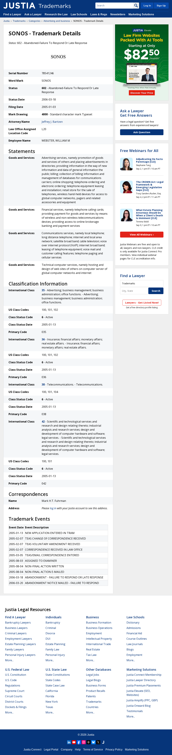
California (52, 691)
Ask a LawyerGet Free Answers (136, 113)
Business (92, 617)
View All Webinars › (142, 234)
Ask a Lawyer (32, 14)
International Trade (98, 644)
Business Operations (99, 628)
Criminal (51, 628)
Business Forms (96, 685)
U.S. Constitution (15, 675)
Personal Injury (55, 655)
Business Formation (98, 622)
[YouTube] (74, 742)
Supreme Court (14, 691)
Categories (34, 21)
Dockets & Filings (16, 707)
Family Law (52, 649)
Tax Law (91, 655)
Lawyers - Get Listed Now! (142, 302)
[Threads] (89, 742)
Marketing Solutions (141, 14)
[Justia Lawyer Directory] (103, 742)
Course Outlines (136, 639)
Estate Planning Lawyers (20, 644)
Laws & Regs (98, 14)
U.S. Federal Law (17, 669)
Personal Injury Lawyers (20, 655)
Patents (91, 696)
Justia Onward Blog (138, 706)
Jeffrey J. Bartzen (52, 122)
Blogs (130, 649)
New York (52, 701)
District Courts (14, 701)
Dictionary (132, 622)
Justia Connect (32, 749)
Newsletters (117, 14)
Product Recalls (95, 691)
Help (78, 749)
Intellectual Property (99, 639)
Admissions (133, 628)
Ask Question (141, 132)
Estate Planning (55, 644)
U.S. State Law (56, 669)
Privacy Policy (113, 749)
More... (9, 660)
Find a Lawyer (12, 14)
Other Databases (98, 669)
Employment (94, 633)
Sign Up (161, 5)
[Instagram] (84, 742)
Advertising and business (57, 21)
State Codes (53, 680)
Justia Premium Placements (143, 685)
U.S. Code (11, 680)
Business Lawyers (16, 628)
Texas (49, 707)
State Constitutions (58, 675)
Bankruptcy (53, 622)
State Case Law (55, 685)
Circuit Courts (13, 696)
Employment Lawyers (18, 639)
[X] (98, 742)
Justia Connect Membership (143, 675)
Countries (92, 707)
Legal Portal (51, 749)
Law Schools (79, 14)
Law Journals (134, 644)
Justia (6, 21)
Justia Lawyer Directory (141, 680)
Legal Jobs (92, 675)
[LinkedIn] (69, 742)
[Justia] (19, 6)
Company (66, 749)
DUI (48, 639)
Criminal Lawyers (16, 633)
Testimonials (134, 711)
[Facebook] (79, 742)
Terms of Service (93, 749)
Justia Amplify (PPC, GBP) (142, 700)
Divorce (50, 633)
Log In (147, 5)
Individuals (53, 617)
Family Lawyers (14, 649)
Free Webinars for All (139, 150)
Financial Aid (134, 633)
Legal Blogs (93, 680)
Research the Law (56, 14)
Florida (50, 696)
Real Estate (93, 649)
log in (53, 508)
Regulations (12, 685)
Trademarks (19, 21)
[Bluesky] (93, 742)
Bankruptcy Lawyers (18, 622)
